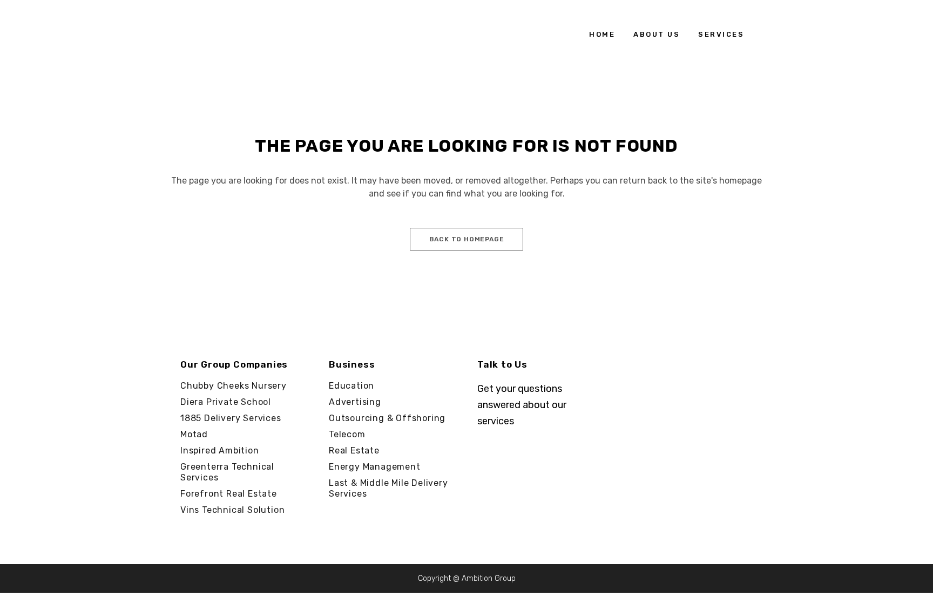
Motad (194, 434)
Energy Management (375, 467)
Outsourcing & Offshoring (387, 418)
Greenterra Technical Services (227, 472)
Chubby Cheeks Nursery (233, 386)
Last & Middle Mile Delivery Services (388, 488)
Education (351, 386)
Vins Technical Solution (232, 510)
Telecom (347, 434)
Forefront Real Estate (228, 494)
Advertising (355, 402)
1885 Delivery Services (230, 418)
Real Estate (354, 450)
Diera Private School (225, 402)
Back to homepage (466, 239)
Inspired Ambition (219, 450)
